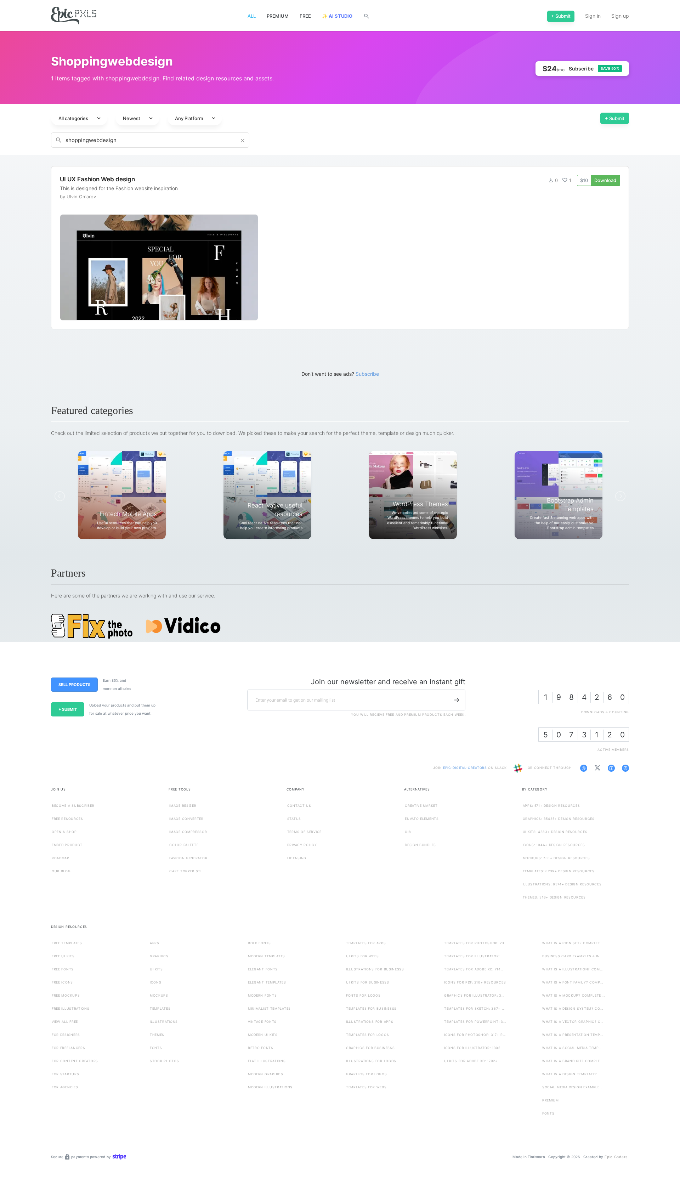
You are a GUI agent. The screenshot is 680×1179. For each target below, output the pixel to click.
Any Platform (196, 118)
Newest (138, 118)
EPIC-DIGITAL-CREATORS (465, 768)
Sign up (620, 16)
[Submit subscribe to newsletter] (457, 700)
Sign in (593, 16)
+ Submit (614, 118)
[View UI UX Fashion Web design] (340, 247)
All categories (80, 118)
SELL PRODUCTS (74, 684)
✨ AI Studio (337, 16)
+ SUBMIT (67, 709)
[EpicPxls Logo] (73, 16)
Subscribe (367, 374)
